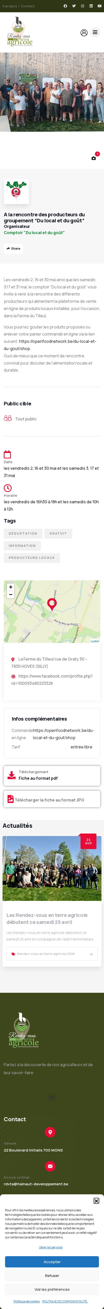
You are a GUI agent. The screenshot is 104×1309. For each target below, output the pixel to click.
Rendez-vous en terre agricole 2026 (46, 953)
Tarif (16, 747)
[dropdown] (95, 32)
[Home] (20, 32)
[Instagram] (82, 6)
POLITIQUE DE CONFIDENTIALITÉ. (65, 1301)
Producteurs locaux (32, 558)
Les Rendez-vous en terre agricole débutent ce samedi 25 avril (47, 918)
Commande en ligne (22, 734)
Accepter (52, 1261)
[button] (96, 1200)
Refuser (52, 1275)
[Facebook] (65, 6)
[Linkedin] (91, 6)
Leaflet (95, 641)
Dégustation (23, 533)
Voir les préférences (52, 1289)
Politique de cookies (27, 1301)
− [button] (10, 594)
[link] (91, 954)
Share (15, 248)
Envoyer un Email (16, 1177)
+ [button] (10, 587)
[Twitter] (74, 6)
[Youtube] (99, 6)
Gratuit (58, 533)
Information (22, 546)
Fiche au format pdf (38, 778)
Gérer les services (51, 1247)
